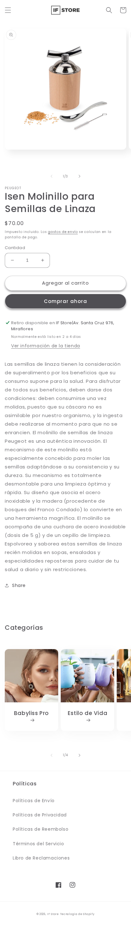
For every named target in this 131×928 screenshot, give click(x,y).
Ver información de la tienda (45, 346)
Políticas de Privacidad (40, 815)
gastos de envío (63, 231)
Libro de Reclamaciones (41, 858)
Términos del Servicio (38, 844)
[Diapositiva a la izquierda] (52, 176)
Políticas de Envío (34, 800)
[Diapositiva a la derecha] (79, 176)
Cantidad (15, 248)
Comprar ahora (65, 301)
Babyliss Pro (31, 713)
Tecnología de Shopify (77, 914)
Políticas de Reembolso (40, 829)
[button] (8, 10)
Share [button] (19, 585)
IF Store (53, 914)
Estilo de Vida (87, 713)
